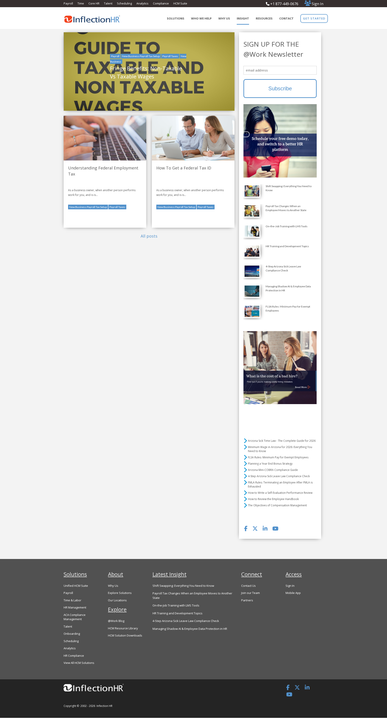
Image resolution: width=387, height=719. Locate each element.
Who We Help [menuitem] (201, 18)
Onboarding (72, 634)
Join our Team (250, 593)
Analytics (70, 648)
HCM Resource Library (123, 628)
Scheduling (71, 641)
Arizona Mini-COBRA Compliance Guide (273, 470)
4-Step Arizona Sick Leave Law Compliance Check (279, 476)
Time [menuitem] (80, 3)
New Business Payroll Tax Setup (141, 56)
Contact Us (248, 586)
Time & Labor (72, 600)
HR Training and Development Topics (177, 613)
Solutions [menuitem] (175, 18)
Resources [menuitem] (264, 18)
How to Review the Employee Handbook (273, 499)
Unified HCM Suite (76, 586)
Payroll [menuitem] (68, 3)
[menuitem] (314, 18)
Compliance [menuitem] (161, 3)
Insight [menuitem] (243, 18)
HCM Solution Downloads (125, 635)
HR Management (75, 607)
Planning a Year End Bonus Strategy (270, 464)
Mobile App (293, 593)
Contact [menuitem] (286, 18)
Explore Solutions (120, 593)
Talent (68, 626)
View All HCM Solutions (79, 663)
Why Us (113, 586)
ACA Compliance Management (75, 617)
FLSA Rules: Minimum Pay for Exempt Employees (278, 457)
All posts (149, 236)
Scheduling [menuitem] (124, 3)
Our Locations (117, 600)
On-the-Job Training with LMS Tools (176, 605)
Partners (247, 600)
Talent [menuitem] (108, 3)
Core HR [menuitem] (93, 3)
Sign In (317, 3)
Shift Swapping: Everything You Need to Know (183, 586)
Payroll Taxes (170, 56)
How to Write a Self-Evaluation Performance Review (280, 493)
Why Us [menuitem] (224, 18)
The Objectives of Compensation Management (277, 505)
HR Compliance (74, 656)
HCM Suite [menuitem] (180, 3)
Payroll (115, 56)
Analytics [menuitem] (142, 3)
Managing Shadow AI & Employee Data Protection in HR (190, 629)
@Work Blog (116, 621)
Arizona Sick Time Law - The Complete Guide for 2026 (282, 441)
